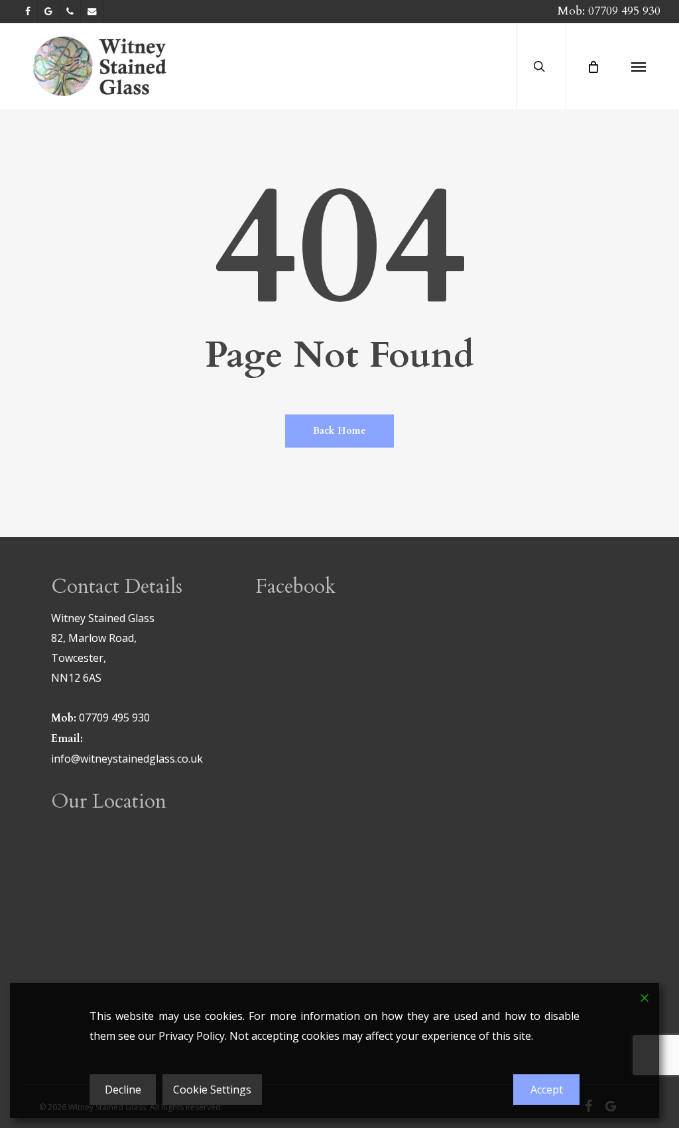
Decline (123, 1089)
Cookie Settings (212, 1089)
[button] (638, 66)
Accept (546, 1089)
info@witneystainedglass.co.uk (127, 758)
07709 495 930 (624, 11)
